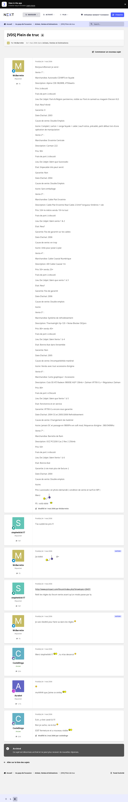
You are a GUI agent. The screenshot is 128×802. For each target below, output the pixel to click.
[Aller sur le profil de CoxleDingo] (18, 654)
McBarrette (19, 43)
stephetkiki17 (18, 532)
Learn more (5, 4)
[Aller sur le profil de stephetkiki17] (18, 523)
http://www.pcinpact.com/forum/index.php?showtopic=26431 (63, 589)
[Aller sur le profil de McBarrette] (8, 43)
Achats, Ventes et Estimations (55, 43)
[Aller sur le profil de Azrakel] (18, 686)
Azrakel (18, 695)
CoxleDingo (18, 663)
